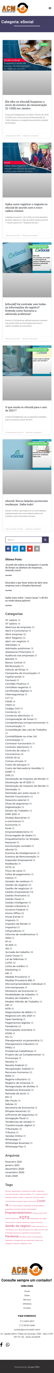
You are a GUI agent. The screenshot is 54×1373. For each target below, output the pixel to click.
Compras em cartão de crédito (34, 1197)
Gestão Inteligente (16, 902)
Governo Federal (15, 909)
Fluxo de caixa (13, 870)
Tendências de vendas (18, 1121)
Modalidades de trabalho (20, 994)
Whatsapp (11, 1139)
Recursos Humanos (17, 1072)
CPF (10, 1206)
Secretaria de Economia (19, 1107)
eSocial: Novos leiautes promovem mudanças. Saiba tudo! (26, 502)
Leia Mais (8, 575)
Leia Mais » (10, 129)
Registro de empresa (17, 1083)
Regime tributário (16, 1079)
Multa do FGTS (40, 1230)
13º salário (11, 623)
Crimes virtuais (14, 761)
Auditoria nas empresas (19, 655)
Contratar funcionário (18, 743)
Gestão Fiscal (13, 899)
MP (7, 1005)
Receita (9, 1061)
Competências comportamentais (25, 722)
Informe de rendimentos (20, 934)
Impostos (11, 927)
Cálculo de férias (15, 669)
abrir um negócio (15, 641)
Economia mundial (20, 1209)
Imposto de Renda (16, 923)
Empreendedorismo (17, 831)
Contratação (12, 740)
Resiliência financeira (18, 1090)
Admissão (11, 644)
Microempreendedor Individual (24, 984)
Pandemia (11, 1026)
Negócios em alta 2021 (18, 1015)
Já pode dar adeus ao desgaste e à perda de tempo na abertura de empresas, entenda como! (26, 567)
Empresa (35, 1213)
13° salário (11, 620)
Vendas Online (14, 1136)
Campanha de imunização (21, 673)
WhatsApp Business (17, 1143)
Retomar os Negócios (21, 1243)
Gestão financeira (15, 895)
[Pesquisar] (45, 540)
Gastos (9, 877)
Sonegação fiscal (15, 1118)
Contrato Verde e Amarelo (13, 1201)
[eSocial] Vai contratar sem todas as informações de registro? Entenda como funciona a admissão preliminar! (25, 309)
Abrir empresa (14, 634)
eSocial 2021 (43, 1213)
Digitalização (13, 807)
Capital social (13, 676)
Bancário (15, 1194)
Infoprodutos (13, 930)
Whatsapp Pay (14, 1146)
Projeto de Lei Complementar (23, 1054)
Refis (8, 1075)
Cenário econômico (25, 1194)
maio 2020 (11, 1175)
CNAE (8, 701)
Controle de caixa (15, 750)
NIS (46, 1230)
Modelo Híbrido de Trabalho (22, 1001)
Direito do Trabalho (17, 810)
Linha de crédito (15, 966)
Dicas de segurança (17, 803)
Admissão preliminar (17, 648)
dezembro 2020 (14, 1168)
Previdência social (25, 1237)
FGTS (8, 867)
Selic (30, 1243)
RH (7, 1097)
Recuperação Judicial (18, 1068)
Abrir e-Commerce (16, 630)
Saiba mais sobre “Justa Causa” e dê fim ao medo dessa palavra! (26, 599)
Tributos (10, 1132)
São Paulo (11, 1100)
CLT (7, 698)
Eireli (8, 828)
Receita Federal (14, 1065)
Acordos (8, 1191)
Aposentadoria (16, 1191)
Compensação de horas (19, 719)
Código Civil (12, 708)
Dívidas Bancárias (16, 817)
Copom (25, 1201)
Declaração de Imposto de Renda (25, 778)
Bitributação (12, 666)
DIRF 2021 (11, 814)
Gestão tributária (15, 906)
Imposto (10, 920)
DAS (7, 775)
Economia (11, 824)
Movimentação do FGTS (26, 1230)
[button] (50, 8)
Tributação (11, 1128)
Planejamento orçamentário (22, 1040)
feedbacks (11, 863)
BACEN (9, 659)
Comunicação (13, 726)
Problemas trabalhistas (19, 1051)
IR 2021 (9, 945)
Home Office (13, 913)
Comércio (11, 712)
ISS (7, 948)
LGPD (8, 962)
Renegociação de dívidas (20, 1086)
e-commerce (13, 821)
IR (6, 941)
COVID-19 (11, 757)
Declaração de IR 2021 (18, 782)
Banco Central (13, 662)
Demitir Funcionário (17, 796)
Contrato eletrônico (17, 747)
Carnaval (10, 680)
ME (7, 973)
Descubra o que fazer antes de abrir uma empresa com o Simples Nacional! (26, 584)
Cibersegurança (14, 694)
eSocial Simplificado (12, 1218)
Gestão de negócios (17, 888)
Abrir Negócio (13, 637)
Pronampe (11, 1058)
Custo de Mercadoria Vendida (23, 768)
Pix (7, 1037)
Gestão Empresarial (17, 892)
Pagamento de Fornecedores (31, 1233)
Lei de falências (14, 959)
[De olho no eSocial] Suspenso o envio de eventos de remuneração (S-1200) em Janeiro (26, 105)
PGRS (8, 1033)
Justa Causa (12, 955)
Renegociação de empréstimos (24, 1240)
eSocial (9, 849)
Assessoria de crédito (29, 1191)
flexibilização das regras (38, 1218)
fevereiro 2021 (13, 1161)
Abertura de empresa (18, 627)
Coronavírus (12, 754)
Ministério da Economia (19, 991)
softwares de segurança (19, 1114)
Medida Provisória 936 (18, 980)
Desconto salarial (15, 800)
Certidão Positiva (15, 683)
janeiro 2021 (12, 1165)
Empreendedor (31, 1209)
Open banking (13, 1019)
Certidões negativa (16, 687)
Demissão (11, 789)
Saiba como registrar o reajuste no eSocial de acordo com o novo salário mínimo (26, 207)
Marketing (11, 969)
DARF (8, 771)
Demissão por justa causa (20, 793)
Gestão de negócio (16, 885)
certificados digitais (17, 690)
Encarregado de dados (19, 835)
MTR (8, 1008)
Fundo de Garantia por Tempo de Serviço (29, 1222)
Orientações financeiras (13, 1233)
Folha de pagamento (17, 874)
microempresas (14, 987)
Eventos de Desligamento (20, 853)
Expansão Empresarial (18, 860)
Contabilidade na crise (18, 736)
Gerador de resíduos (17, 881)
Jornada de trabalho (17, 952)
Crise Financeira (17, 1206)
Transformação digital (18, 1125)
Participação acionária (18, 1029)
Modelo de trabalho (17, 998)
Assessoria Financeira (18, 652)
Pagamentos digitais (17, 1022)
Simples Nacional (15, 1111)
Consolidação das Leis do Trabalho (26, 729)
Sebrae (9, 1104)
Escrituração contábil (18, 846)
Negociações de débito (19, 1012)
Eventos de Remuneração (20, 856)
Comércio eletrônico (17, 715)
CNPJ (8, 705)
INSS (8, 938)
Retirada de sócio (15, 1093)
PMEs (8, 1047)
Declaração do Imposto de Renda (25, 786)
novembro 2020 (14, 1172)
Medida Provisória (16, 976)
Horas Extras (12, 916)
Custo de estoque (15, 764)
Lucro (16, 1230)
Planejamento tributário (20, 1044)
